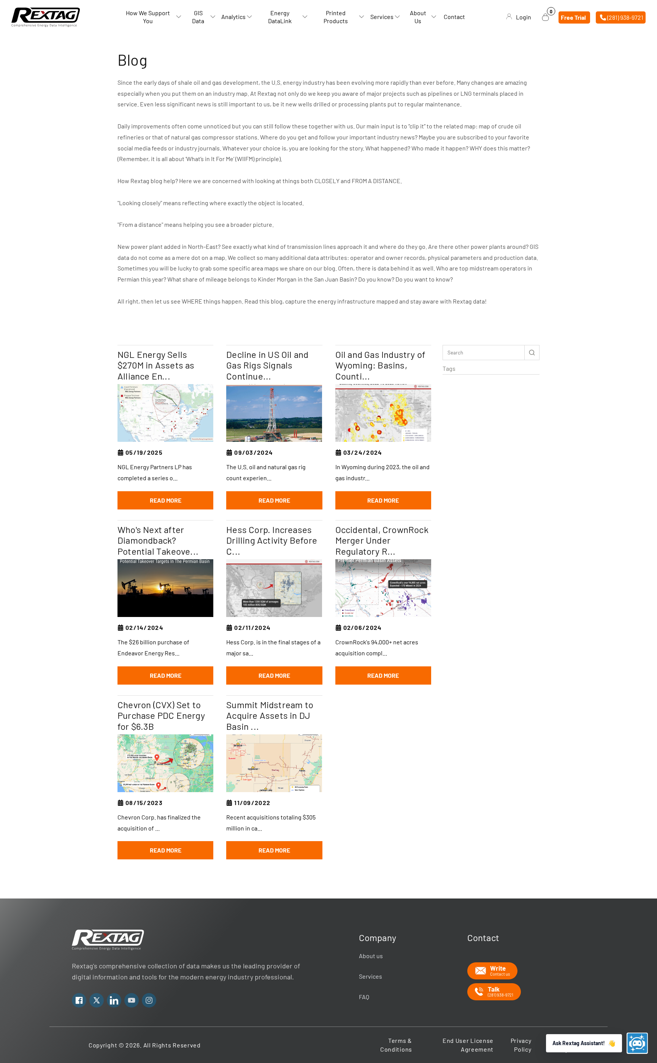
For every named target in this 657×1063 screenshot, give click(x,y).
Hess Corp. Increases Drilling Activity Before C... (271, 540)
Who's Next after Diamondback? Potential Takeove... (157, 540)
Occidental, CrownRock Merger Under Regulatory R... (381, 540)
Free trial (573, 17)
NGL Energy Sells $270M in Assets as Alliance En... (156, 365)
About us (371, 955)
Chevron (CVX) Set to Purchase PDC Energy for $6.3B (161, 715)
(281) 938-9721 (624, 17)
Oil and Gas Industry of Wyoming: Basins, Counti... (380, 365)
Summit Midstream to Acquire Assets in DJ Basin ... (269, 715)
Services (370, 976)
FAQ (364, 996)
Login (523, 17)
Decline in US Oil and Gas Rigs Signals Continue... (267, 365)
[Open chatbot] (637, 1043)
